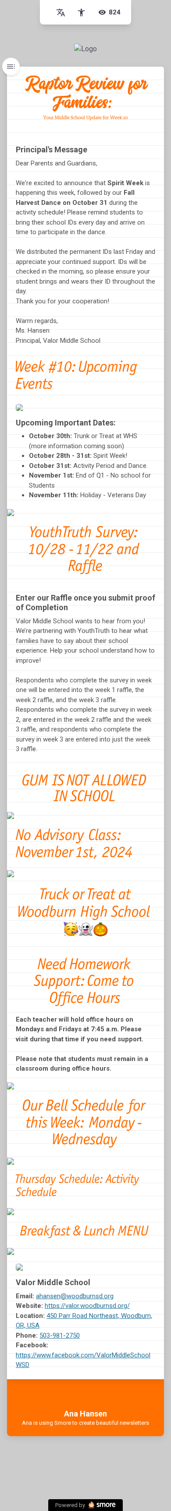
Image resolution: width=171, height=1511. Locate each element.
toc (11, 66)
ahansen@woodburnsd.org (75, 1296)
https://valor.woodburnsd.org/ (87, 1306)
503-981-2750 (59, 1335)
